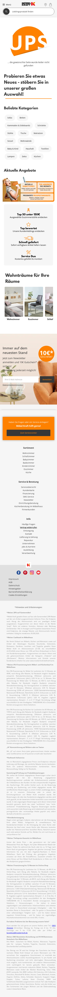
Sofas (9, 117)
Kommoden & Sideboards (18, 125)
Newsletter (28, 500)
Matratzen (38, 133)
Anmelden (47, 379)
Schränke (42, 125)
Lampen (11, 156)
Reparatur (28, 540)
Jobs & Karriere (28, 546)
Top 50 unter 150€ (28, 215)
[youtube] (38, 572)
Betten (22, 117)
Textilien (45, 148)
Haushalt (30, 148)
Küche (28, 472)
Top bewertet (28, 229)
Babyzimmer (28, 459)
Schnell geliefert (28, 243)
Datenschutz (14, 585)
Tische (23, 133)
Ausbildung (28, 550)
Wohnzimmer (28, 453)
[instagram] (32, 572)
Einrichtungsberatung (28, 503)
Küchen (37, 156)
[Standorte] (45, 4)
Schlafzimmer (28, 456)
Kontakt (28, 534)
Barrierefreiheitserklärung (20, 592)
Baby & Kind (12, 148)
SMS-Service (28, 496)
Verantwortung (28, 553)
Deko (24, 156)
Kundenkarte (28, 490)
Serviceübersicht (28, 487)
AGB (10, 582)
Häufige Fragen (28, 524)
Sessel (10, 141)
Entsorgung (28, 530)
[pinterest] (25, 572)
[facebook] (19, 572)
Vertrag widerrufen (28, 527)
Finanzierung (28, 493)
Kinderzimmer (28, 466)
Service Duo (28, 257)
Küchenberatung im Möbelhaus (28, 506)
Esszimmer (28, 469)
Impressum (14, 579)
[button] (6, 4)
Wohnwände (26, 141)
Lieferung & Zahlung (28, 537)
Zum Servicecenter (28, 433)
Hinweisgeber (15, 588)
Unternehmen (28, 543)
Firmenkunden (28, 509)
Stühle (10, 133)
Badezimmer (28, 462)
